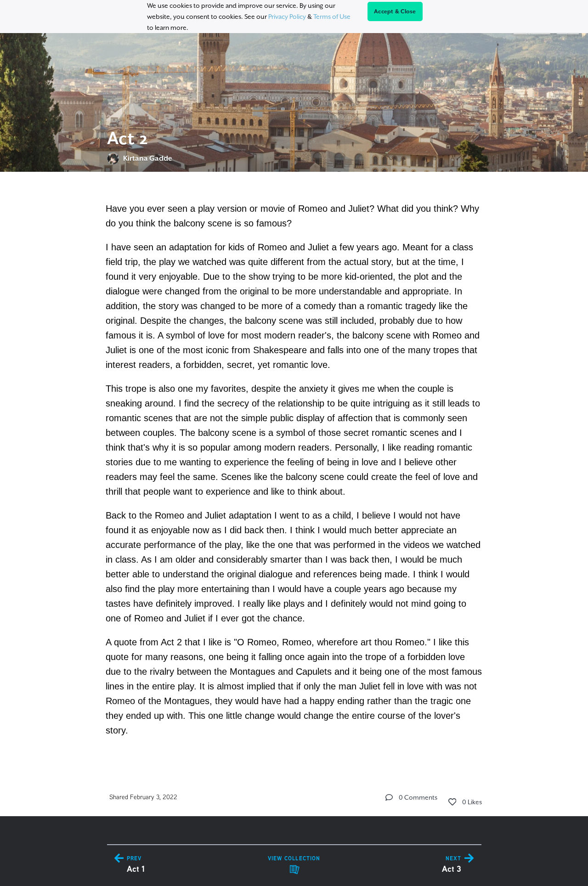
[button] (389, 797)
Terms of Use (332, 16)
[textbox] (294, 468)
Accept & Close (395, 11)
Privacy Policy (287, 16)
